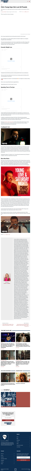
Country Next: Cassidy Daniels (20, 383)
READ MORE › (18, 347)
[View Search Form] (27, 1)
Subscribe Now (8, 420)
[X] (24, 11)
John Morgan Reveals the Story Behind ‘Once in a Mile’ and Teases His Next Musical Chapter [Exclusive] (8, 363)
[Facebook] (22, 11)
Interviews (2, 360)
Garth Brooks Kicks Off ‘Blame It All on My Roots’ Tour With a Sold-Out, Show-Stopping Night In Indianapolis (8, 345)
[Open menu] (29, 1)
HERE (20, 209)
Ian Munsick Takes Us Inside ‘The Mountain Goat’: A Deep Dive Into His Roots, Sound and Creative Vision (22, 363)
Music (17, 342)
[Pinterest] (25, 11)
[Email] (28, 11)
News (1, 342)
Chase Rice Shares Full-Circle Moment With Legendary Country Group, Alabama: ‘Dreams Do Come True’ (22, 325)
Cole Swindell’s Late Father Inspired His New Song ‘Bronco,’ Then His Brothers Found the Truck (23, 345)
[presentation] (8, 337)
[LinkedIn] (26, 11)
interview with (8, 121)
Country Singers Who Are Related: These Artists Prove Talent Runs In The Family (7, 325)
